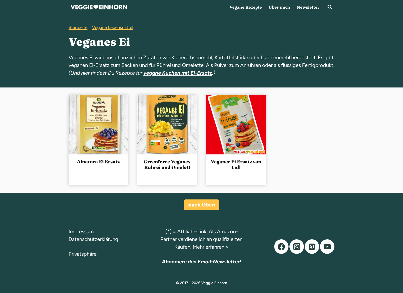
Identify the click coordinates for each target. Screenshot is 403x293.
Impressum (81, 231)
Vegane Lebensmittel (112, 27)
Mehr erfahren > (211, 247)
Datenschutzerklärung (93, 239)
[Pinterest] (312, 246)
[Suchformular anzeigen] (329, 7)
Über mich (279, 7)
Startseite (78, 27)
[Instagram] (296, 246)
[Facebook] (281, 246)
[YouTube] (327, 246)
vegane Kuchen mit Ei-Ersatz (177, 73)
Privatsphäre (83, 254)
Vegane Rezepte (245, 7)
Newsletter (308, 7)
